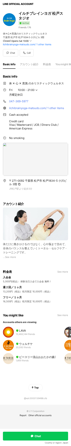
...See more (9, 257)
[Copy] (19, 184)
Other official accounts (40, 415)
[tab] (9, 64)
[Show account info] (24, 23)
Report (23, 415)
